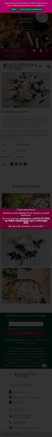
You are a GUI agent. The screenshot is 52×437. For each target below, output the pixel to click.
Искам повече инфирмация (31, 9)
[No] (49, 6)
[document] (26, 218)
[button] (49, 212)
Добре (13, 9)
